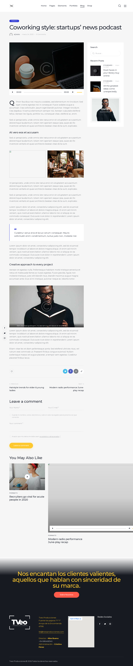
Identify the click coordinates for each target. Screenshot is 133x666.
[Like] (11, 371)
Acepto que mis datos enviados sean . (36, 436)
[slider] (80, 92)
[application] (46, 92)
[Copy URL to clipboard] (81, 371)
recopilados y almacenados (49, 436)
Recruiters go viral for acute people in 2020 (26, 498)
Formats (14, 21)
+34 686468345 (45, 641)
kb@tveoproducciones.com (51, 632)
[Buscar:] (105, 53)
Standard (107, 65)
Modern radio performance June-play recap (65, 541)
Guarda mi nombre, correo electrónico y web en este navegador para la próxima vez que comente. (44, 416)
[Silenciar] (73, 92)
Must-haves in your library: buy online (111, 73)
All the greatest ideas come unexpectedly (110, 89)
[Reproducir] (12, 92)
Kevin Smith (71, 326)
